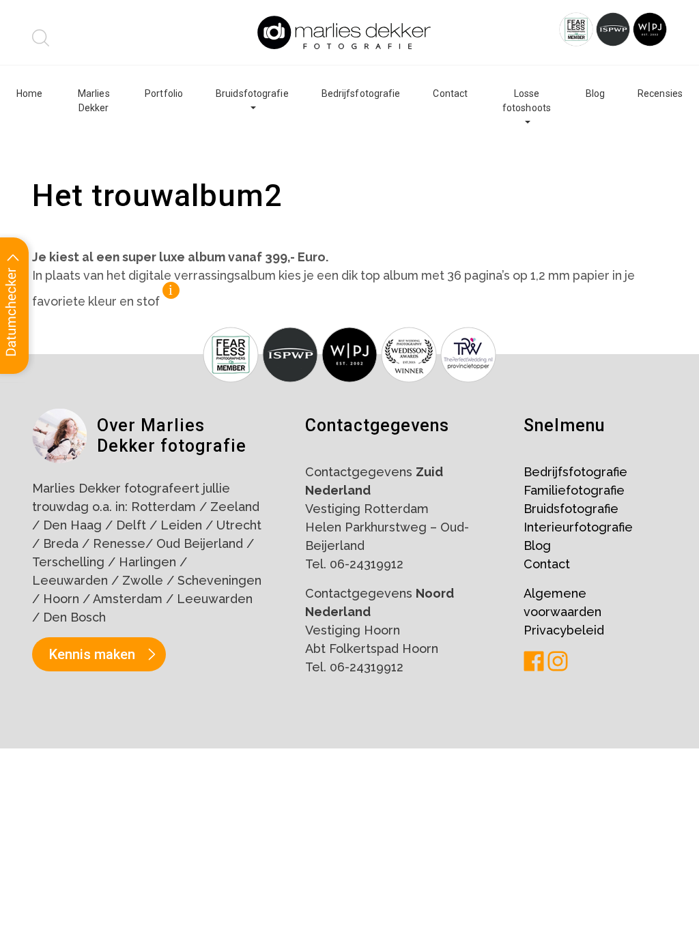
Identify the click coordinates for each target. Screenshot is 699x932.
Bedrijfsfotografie (361, 93)
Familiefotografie (574, 490)
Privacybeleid (564, 630)
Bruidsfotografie (252, 93)
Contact (450, 93)
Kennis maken (92, 654)
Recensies (660, 93)
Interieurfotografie (578, 527)
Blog (595, 93)
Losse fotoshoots (526, 100)
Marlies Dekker (94, 100)
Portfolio (164, 93)
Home (29, 93)
